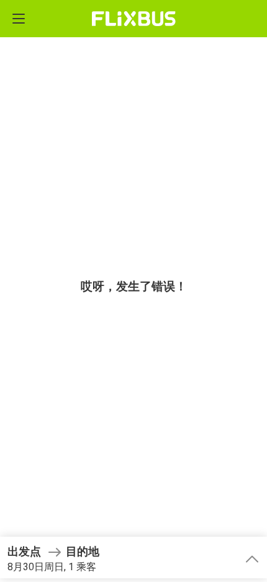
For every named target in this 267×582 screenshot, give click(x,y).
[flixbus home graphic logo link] (133, 18)
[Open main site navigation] (18, 18)
